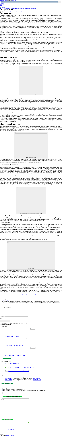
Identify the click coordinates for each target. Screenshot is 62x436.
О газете (1, 0)
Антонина (6, 377)
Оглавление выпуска (31, 294)
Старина (6, 8)
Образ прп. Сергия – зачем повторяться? (16, 355)
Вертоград (28, 8)
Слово (19, 8)
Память (14, 8)
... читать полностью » (34, 377)
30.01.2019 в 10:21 (5, 300)
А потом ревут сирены (14, 363)
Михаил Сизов (13, 11)
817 (0, 296)
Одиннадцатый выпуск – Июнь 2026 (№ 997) (21, 367)
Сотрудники (1, 3)
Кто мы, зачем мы (1, 2)
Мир (9, 8)
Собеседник (22, 8)
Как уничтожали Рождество (12, 336)
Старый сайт (14, 0)
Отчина (11, 8)
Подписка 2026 (1, 5)
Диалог (36, 8)
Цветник (1, 8)
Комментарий (2, 316)
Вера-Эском (5, 434)
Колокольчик (32, 8)
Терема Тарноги (9, 429)
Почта (25, 8)
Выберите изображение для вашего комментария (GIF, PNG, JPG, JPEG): (13, 323)
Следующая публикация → (37, 294)
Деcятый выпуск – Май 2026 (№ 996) (18, 371)
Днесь (16, 8)
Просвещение (7, 11)
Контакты (5, 0)
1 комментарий (19, 11)
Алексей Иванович (8, 378)
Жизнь (4, 8)
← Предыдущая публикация (25, 294)
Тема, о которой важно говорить (14, 345)
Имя (1, 318)
